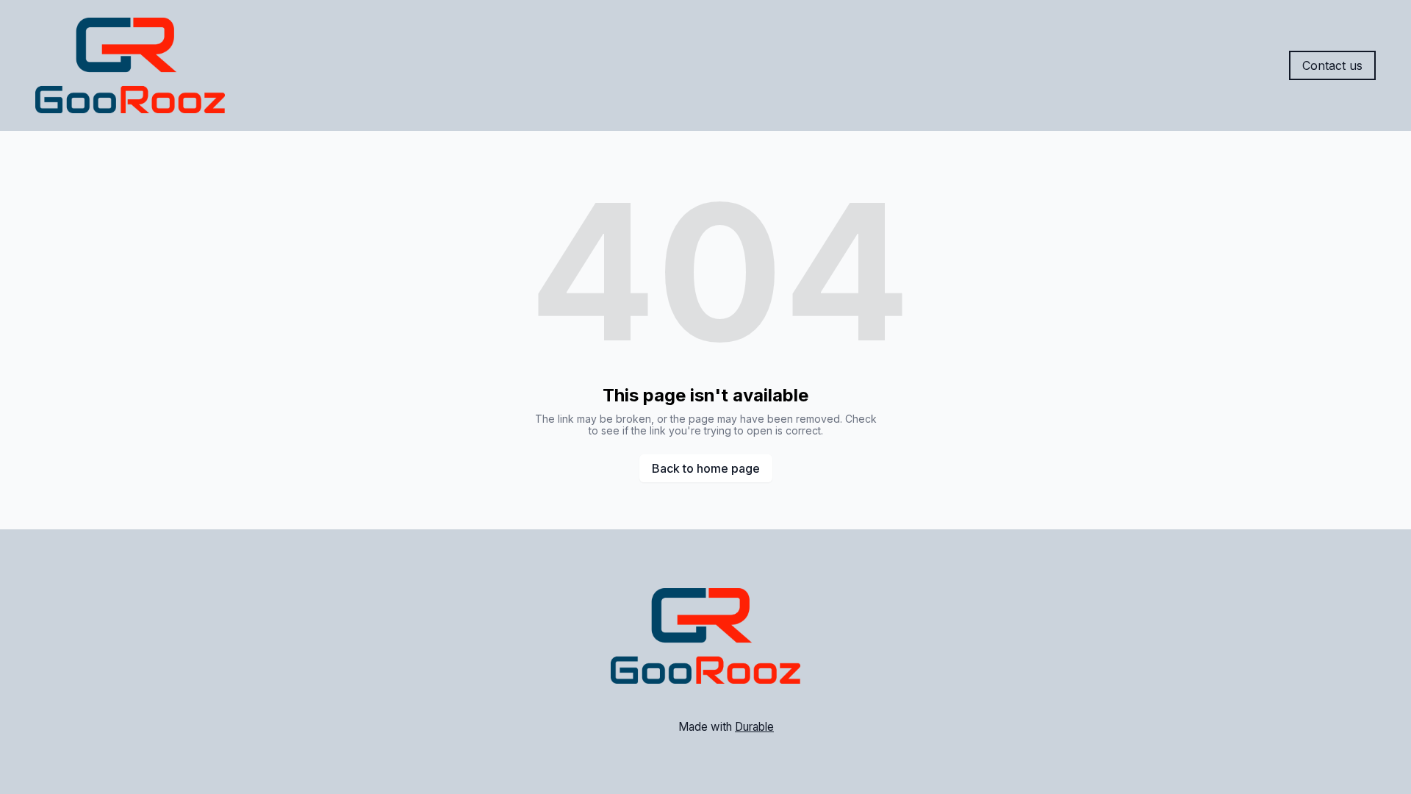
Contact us (1332, 65)
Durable (754, 727)
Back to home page (706, 468)
